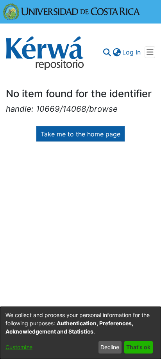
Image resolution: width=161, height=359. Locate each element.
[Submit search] (107, 52)
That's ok (138, 347)
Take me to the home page (80, 134)
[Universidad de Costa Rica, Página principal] (71, 11)
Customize (18, 347)
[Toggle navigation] (150, 52)
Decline (109, 347)
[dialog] (80, 333)
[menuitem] (117, 52)
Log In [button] (131, 52)
